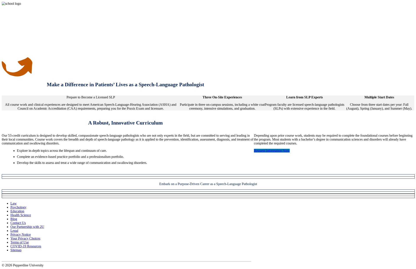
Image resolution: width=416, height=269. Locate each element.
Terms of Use (19, 242)
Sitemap (15, 250)
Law (13, 203)
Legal (14, 230)
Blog (13, 219)
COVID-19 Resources (25, 246)
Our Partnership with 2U (27, 227)
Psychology (18, 207)
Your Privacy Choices (25, 238)
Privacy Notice (20, 234)
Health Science (20, 215)
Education (17, 211)
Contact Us (18, 223)
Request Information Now (272, 150)
